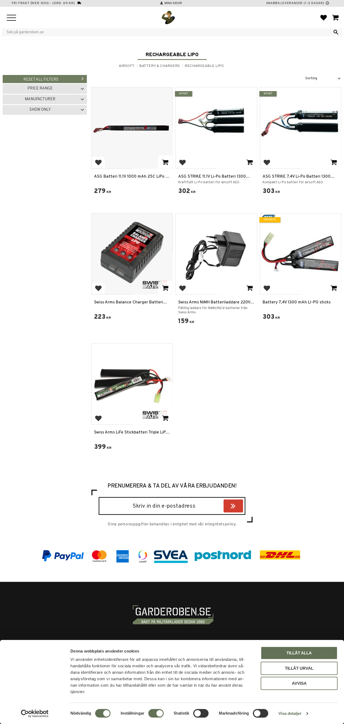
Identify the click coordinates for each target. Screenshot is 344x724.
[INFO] (165, 161)
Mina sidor (173, 3)
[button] (11, 18)
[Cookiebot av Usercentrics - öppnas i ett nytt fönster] (34, 713)
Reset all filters (40, 79)
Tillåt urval (299, 668)
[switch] (156, 713)
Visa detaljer (290, 713)
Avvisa (299, 683)
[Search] (335, 32)
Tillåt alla (299, 653)
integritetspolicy (220, 524)
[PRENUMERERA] (242, 507)
